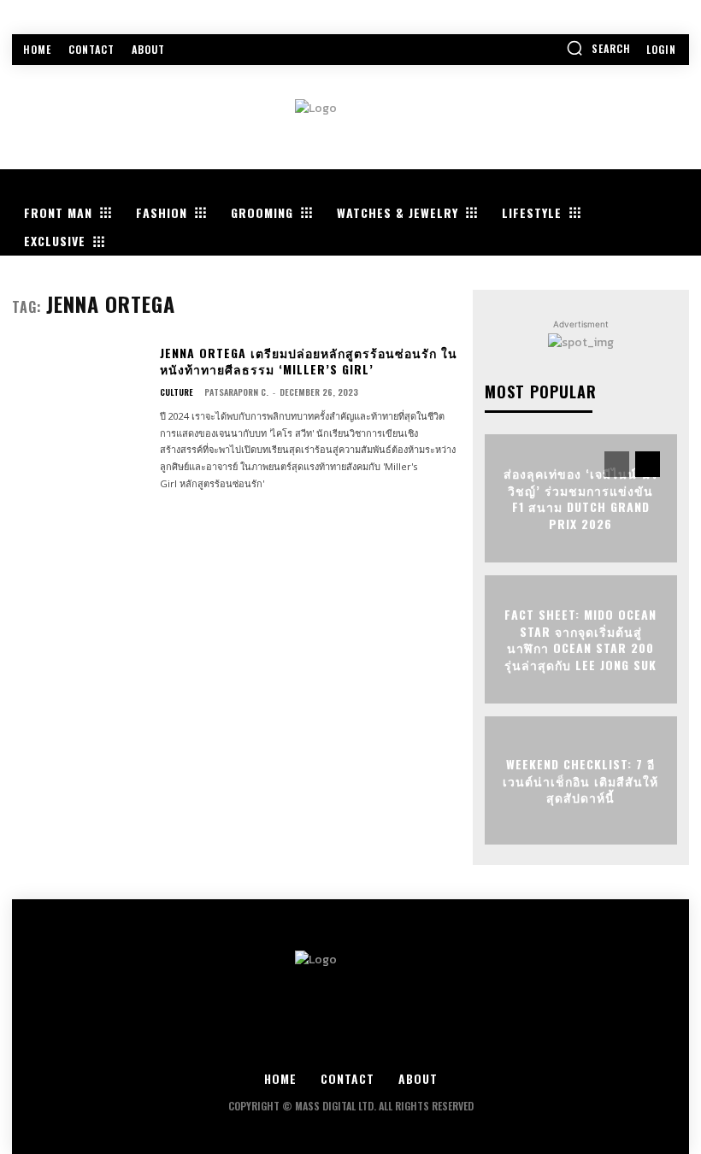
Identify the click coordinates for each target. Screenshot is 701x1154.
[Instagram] (304, 1044)
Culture (176, 392)
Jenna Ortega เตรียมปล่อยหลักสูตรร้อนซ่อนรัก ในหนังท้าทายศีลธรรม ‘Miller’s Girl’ (308, 361)
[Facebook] (257, 1044)
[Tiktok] (445, 1044)
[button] (598, 47)
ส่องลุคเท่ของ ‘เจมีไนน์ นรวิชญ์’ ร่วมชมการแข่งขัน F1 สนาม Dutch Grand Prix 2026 (581, 498)
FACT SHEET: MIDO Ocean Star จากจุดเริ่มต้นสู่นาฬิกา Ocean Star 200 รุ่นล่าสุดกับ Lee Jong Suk (580, 639)
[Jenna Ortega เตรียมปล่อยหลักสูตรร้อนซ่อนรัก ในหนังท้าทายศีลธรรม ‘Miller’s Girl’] (79, 400)
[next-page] (647, 464)
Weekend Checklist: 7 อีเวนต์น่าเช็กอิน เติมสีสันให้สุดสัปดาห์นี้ (580, 780)
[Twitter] (351, 1044)
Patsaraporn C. (236, 392)
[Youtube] (398, 1044)
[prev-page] (616, 464)
